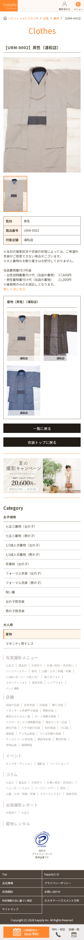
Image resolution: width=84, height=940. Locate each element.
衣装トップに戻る (42, 442)
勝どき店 (57, 705)
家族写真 (37, 682)
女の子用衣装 (15, 601)
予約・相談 (58, 929)
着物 (56, 18)
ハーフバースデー (16, 671)
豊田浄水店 (44, 739)
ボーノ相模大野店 (45, 716)
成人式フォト (52, 677)
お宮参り (36, 665)
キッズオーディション (19, 763)
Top (4, 874)
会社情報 (7, 883)
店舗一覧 (74, 929)
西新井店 (48, 710)
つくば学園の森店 (50, 733)
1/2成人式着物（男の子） (24, 554)
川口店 (64, 727)
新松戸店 (11, 727)
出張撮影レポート (22, 805)
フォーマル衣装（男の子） (24, 582)
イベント (14, 756)
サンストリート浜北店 (19, 739)
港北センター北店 (56, 722)
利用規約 (7, 892)
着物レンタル (18, 823)
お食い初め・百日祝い (60, 665)
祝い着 (10, 592)
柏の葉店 (50, 727)
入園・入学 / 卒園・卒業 (56, 671)
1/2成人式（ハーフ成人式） (22, 677)
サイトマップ (10, 909)
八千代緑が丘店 (30, 727)
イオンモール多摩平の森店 (22, 710)
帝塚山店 (11, 745)
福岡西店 (26, 745)
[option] (42, 115)
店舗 (10, 697)
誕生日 (23, 665)
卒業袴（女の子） (18, 564)
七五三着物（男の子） (21, 535)
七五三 (10, 665)
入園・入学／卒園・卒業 (20, 794)
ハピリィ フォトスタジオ (23, 18)
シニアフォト (55, 682)
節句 (34, 671)
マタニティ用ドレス (20, 643)
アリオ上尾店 (27, 733)
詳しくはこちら (14, 289)
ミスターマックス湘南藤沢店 (23, 722)
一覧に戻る (42, 428)
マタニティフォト (16, 682)
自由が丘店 (12, 705)
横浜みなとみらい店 (18, 716)
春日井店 (61, 739)
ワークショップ (59, 763)
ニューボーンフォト (18, 788)
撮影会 (41, 763)
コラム (12, 774)
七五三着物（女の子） (21, 526)
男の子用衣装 (15, 611)
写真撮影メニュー (22, 657)
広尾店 (43, 705)
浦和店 (10, 733)
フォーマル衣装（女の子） (24, 573)
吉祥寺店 (29, 705)
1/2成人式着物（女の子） (24, 545)
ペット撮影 (12, 688)
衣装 (46, 18)
